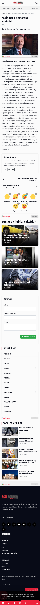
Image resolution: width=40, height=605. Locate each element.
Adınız (6, 305)
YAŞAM (7, 397)
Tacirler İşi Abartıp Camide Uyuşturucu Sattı (16, 261)
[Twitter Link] (9, 169)
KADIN (7, 407)
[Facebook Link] (5, 169)
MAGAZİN (8, 373)
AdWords (8, 411)
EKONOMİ (8, 354)
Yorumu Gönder (29, 337)
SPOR (7, 368)
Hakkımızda (5, 560)
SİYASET (7, 363)
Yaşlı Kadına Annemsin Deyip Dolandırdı (17, 283)
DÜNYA (7, 383)
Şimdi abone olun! (32, 590)
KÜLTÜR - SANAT (10, 402)
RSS (4, 567)
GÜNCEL (7, 359)
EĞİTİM (7, 378)
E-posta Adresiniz (10, 313)
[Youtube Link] (13, 169)
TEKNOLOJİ (8, 392)
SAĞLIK (7, 387)
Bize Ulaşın (5, 563)
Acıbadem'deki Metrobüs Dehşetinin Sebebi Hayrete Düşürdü (16, 237)
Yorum (6, 322)
